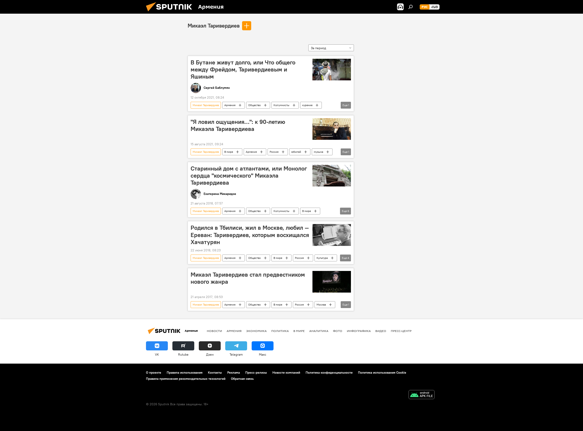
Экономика (256, 331)
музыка (318, 151)
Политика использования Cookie (382, 372)
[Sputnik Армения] (170, 12)
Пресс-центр (401, 331)
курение (307, 105)
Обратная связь (242, 379)
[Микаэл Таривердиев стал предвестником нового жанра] (331, 282)
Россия (274, 151)
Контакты (215, 372)
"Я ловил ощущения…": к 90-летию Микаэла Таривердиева (238, 125)
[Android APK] (421, 395)
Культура (322, 258)
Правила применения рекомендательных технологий (185, 379)
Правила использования (184, 372)
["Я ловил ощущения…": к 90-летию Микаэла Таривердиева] (331, 129)
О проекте (153, 372)
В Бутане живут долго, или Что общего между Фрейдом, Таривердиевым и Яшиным (243, 69)
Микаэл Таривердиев (214, 25)
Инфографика (359, 331)
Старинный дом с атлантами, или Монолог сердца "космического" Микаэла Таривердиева (249, 175)
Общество (254, 105)
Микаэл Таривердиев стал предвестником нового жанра (248, 278)
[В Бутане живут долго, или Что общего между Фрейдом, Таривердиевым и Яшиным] (331, 69)
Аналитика (318, 331)
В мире (228, 151)
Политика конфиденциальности (329, 372)
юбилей (296, 151)
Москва (321, 304)
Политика (280, 331)
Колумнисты (281, 105)
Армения (229, 105)
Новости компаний (286, 372)
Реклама (233, 372)
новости (214, 331)
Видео (380, 331)
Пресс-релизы (256, 372)
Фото (337, 331)
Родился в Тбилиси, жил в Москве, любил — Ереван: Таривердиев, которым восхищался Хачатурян (250, 234)
